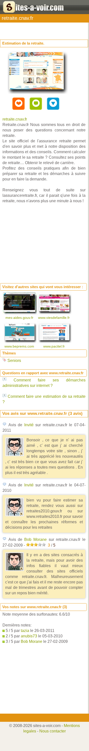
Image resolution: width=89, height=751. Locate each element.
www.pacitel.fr (54, 346)
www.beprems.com (19, 346)
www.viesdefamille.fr (54, 318)
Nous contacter (52, 731)
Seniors (14, 360)
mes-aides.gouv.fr (19, 318)
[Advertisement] (39, 29)
